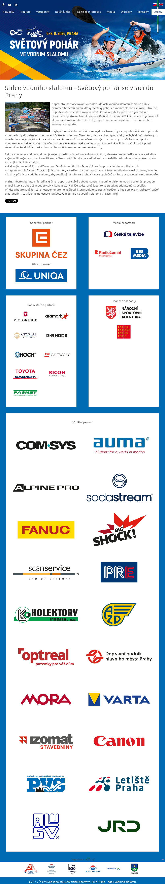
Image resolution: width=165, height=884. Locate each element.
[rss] (16, 5)
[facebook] (3, 5)
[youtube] (9, 5)
